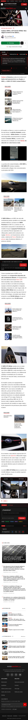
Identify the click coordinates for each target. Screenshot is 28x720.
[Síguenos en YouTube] (23, 532)
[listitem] (6, 490)
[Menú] (26, 8)
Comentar (21, 518)
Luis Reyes (9, 36)
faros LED (19, 280)
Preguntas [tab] (14, 54)
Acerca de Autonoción (19, 682)
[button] (22, 479)
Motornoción (4, 682)
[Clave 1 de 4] (11, 68)
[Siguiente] (26, 68)
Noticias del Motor (6, 28)
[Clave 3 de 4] (14, 68)
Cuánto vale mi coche (5, 692)
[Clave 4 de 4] (16, 68)
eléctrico (8, 235)
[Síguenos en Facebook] (12, 532)
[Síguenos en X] (15, 532)
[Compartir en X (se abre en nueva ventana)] (21, 43)
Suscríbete (23, 265)
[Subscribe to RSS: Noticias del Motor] (13, 28)
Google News (7, 532)
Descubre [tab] (23, 54)
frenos (14, 237)
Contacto (17, 685)
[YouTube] (20, 675)
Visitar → (25, 526)
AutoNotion (3, 685)
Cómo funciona (22, 73)
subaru (5, 501)
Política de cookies (19, 692)
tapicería (13, 456)
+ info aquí (14, 709)
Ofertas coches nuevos (6, 689)
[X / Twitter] (12, 675)
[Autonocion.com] (8, 8)
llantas (23, 141)
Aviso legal (17, 689)
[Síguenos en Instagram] (19, 532)
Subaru (3, 77)
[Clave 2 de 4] (13, 68)
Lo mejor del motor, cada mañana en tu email (12, 262)
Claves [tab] (4, 54)
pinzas (3, 239)
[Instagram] (16, 675)
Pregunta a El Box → (6, 70)
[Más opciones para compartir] (25, 43)
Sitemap (3, 695)
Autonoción (4, 716)
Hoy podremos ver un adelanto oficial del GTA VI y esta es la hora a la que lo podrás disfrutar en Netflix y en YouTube (14, 599)
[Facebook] (8, 675)
